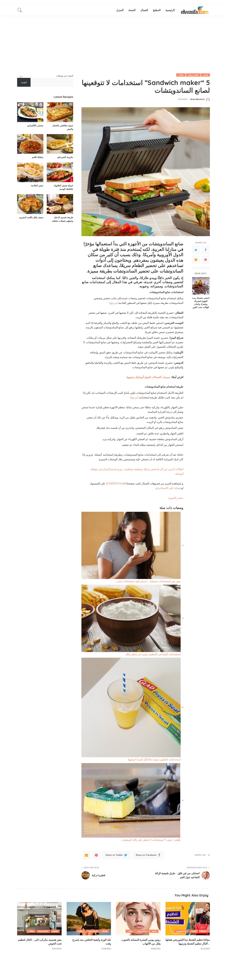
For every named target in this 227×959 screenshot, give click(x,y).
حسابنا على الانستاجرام (168, 488)
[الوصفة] (195, 10)
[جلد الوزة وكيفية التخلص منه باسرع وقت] (89, 918)
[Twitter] (196, 250)
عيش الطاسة (37, 185)
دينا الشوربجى (181, 931)
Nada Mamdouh (197, 99)
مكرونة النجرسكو (65, 157)
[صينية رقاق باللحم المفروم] (30, 204)
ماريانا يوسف (142, 931)
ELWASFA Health (116, 483)
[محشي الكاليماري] (30, 112)
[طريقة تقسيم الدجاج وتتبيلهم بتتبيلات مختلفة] (60, 204)
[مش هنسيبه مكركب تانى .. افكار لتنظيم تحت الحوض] (39, 918)
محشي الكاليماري (35, 125)
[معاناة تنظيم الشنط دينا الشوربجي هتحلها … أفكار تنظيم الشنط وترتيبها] (188, 918)
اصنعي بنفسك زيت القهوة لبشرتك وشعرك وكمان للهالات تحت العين (201, 302)
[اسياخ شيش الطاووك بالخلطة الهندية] (60, 172)
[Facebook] (206, 250)
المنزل (205, 75)
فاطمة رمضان (193, 75)
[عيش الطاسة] (30, 172)
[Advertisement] (113, 40)
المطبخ (55, 931)
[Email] (196, 260)
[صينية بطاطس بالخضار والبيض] (60, 112)
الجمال (154, 931)
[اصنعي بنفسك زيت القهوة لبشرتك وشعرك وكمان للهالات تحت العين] (201, 286)
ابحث (24, 82)
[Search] (19, 10)
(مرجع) (114, 302)
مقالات (180, 75)
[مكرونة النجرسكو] (60, 144)
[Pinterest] (206, 260)
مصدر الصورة (175, 497)
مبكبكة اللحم (37, 157)
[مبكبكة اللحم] (30, 144)
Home (203, 931)
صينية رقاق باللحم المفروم (31, 217)
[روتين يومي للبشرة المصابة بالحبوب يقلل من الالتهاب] (138, 918)
